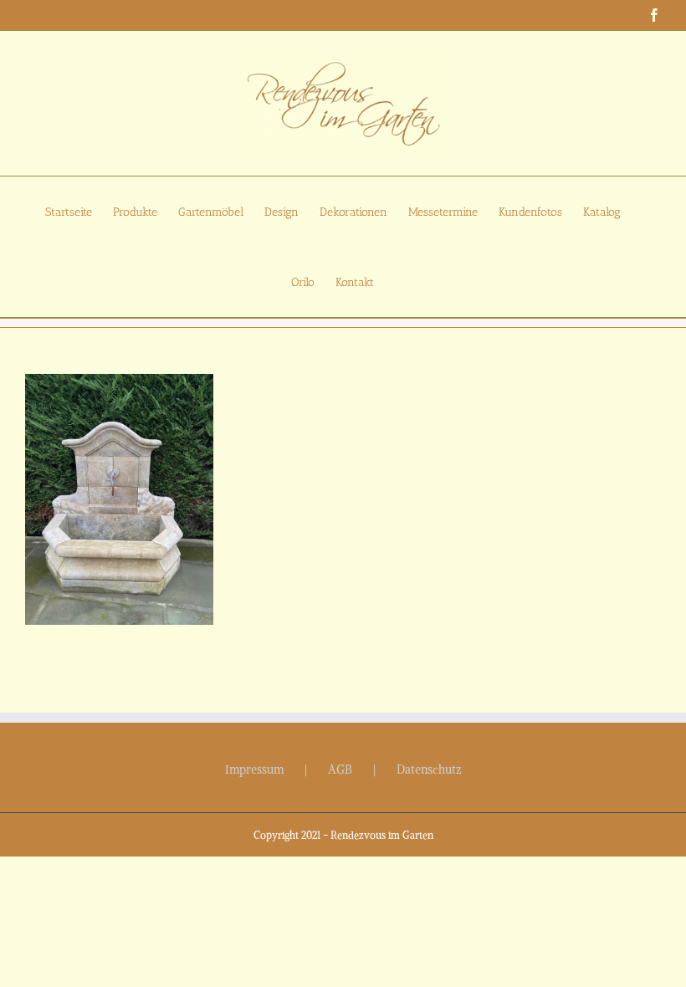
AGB (340, 769)
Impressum (254, 769)
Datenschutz (429, 769)
